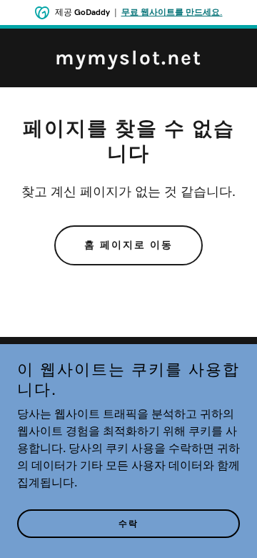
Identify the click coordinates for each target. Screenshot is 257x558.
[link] (128, 61)
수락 (128, 524)
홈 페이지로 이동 (128, 245)
